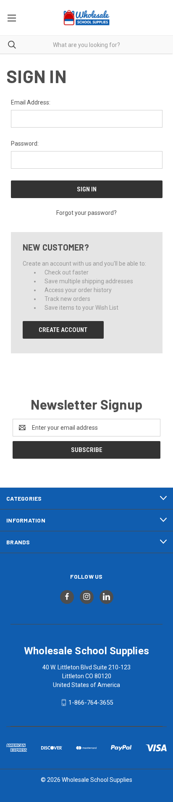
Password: (25, 143)
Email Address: (30, 102)
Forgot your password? (86, 212)
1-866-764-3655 (90, 702)
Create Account (63, 330)
